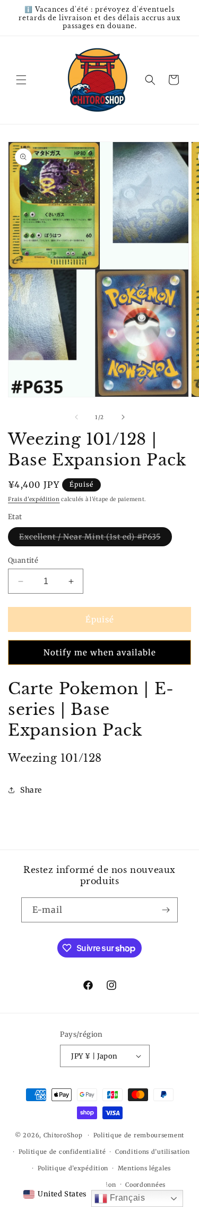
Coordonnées (145, 1184)
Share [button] (31, 790)
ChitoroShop (63, 1135)
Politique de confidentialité (62, 1151)
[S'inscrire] (165, 909)
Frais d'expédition (34, 499)
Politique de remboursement (138, 1135)
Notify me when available (100, 652)
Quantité (23, 560)
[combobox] (54, 1194)
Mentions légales (144, 1168)
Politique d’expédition (73, 1168)
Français (126, 1197)
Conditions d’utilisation (152, 1151)
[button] (21, 79)
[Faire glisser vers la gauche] (76, 417)
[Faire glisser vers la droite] (123, 417)
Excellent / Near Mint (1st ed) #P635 (95, 538)
